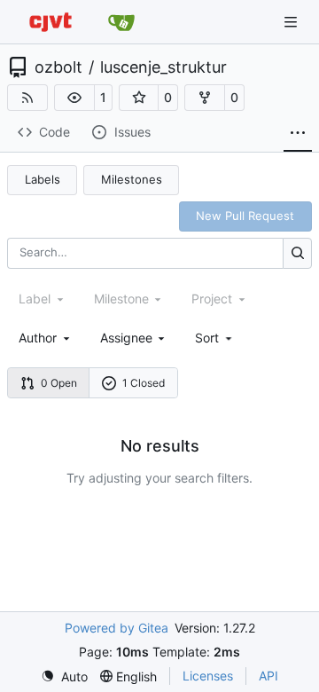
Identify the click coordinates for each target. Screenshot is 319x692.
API (268, 675)
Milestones (131, 179)
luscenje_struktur (163, 67)
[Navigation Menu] (292, 21)
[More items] (298, 133)
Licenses (208, 675)
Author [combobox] (38, 337)
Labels (42, 179)
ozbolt (58, 67)
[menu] (214, 337)
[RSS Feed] (27, 97)
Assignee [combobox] (126, 337)
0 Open (59, 382)
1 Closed (143, 382)
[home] (50, 22)
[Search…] (297, 253)
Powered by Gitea (116, 627)
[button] (74, 97)
